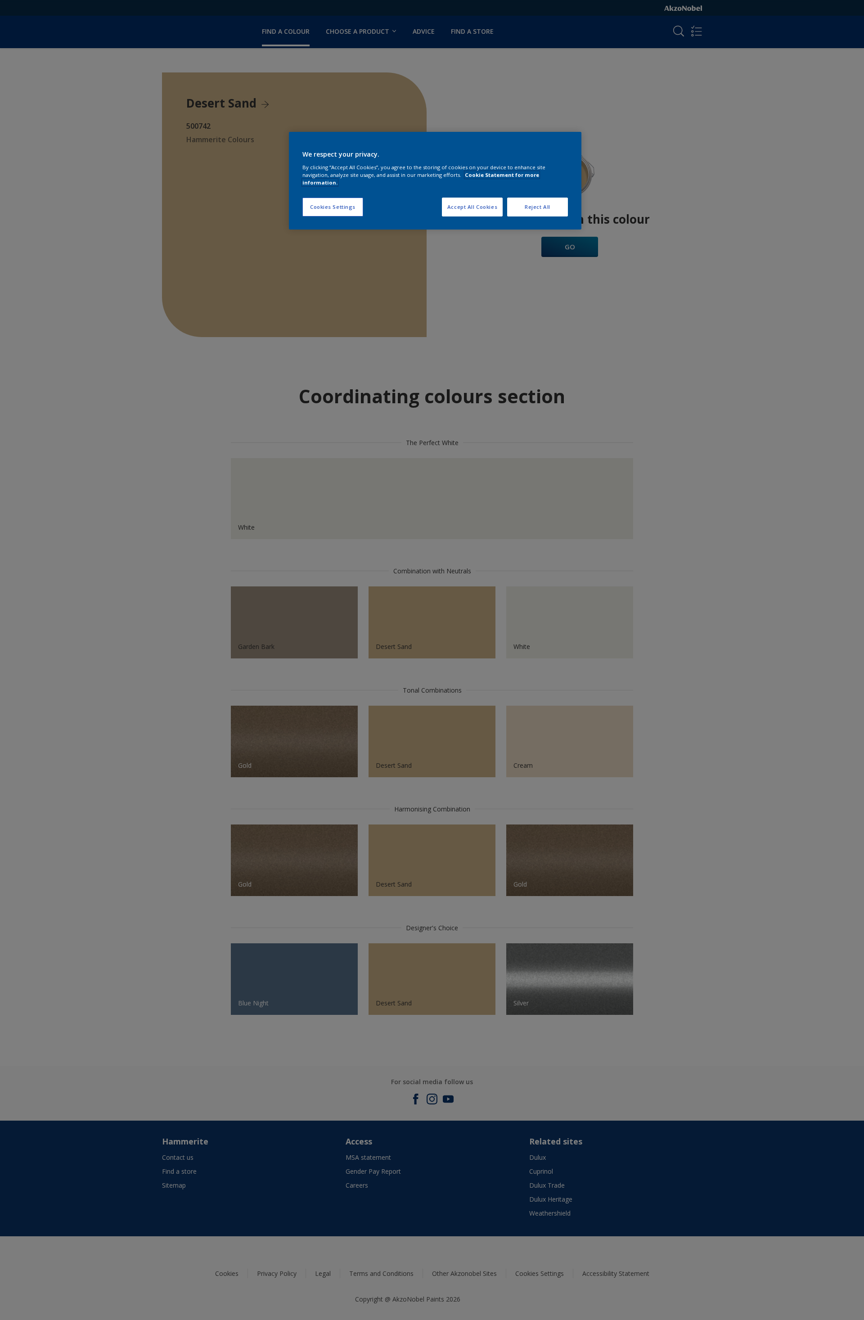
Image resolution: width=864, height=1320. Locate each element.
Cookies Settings (333, 206)
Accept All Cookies (472, 206)
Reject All (537, 206)
